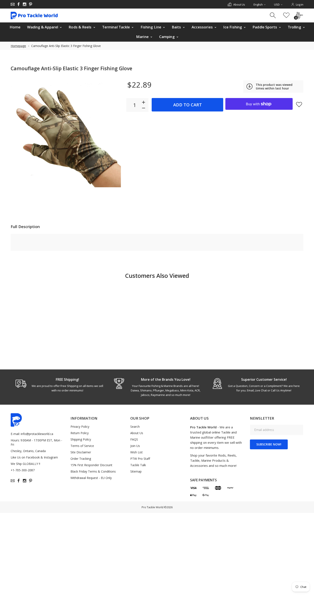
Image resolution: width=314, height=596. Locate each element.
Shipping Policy (80, 439)
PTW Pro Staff (140, 459)
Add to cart (187, 105)
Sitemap (136, 471)
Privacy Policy (79, 427)
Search (135, 427)
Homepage (18, 46)
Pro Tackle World (152, 507)
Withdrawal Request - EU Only (91, 478)
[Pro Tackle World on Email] (13, 4)
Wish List (136, 452)
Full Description (25, 226)
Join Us (135, 446)
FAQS (134, 439)
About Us (136, 433)
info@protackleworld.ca (37, 434)
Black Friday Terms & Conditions (93, 471)
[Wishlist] (286, 15)
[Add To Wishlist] (299, 104)
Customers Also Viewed (157, 276)
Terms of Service (82, 446)
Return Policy (79, 433)
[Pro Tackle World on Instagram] (25, 4)
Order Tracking (80, 459)
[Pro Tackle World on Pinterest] (31, 4)
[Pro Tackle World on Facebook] (19, 4)
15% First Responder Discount (91, 465)
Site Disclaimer (80, 452)
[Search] (273, 15)
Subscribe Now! (268, 444)
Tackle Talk (138, 465)
